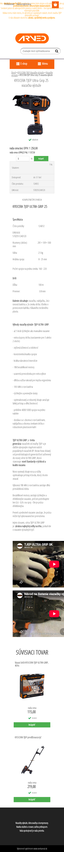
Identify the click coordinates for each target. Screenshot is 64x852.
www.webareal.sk (40, 848)
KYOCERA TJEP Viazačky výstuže (31, 72)
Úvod (13, 72)
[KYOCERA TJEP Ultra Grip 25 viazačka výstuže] (32, 93)
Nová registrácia (24, 4)
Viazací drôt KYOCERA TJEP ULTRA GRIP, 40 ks (32, 664)
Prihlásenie (9, 4)
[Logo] (32, 38)
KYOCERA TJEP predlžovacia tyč (28, 737)
